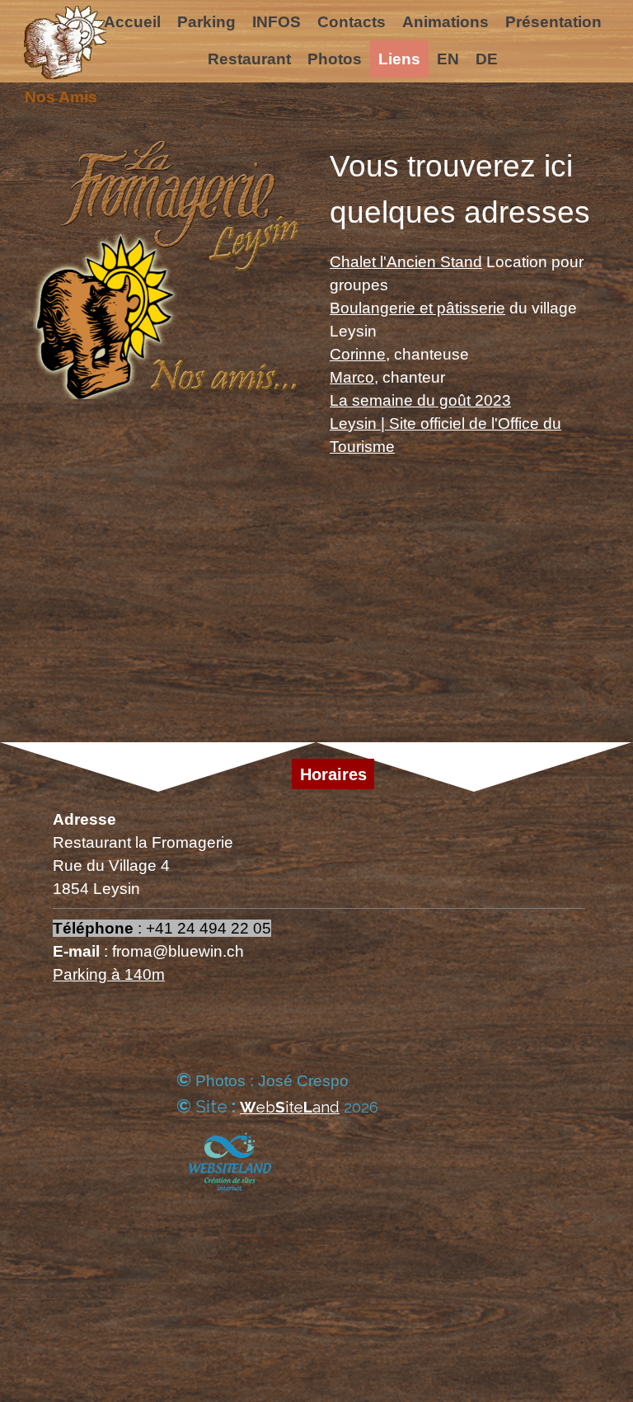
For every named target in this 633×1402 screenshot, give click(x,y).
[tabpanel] (465, 312)
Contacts (351, 22)
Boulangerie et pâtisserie (417, 308)
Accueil (132, 22)
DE (487, 59)
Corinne (358, 354)
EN (448, 59)
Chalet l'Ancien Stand (406, 262)
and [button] (326, 1107)
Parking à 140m (109, 974)
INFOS (276, 22)
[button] (276, 1107)
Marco (352, 377)
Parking (206, 22)
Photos (334, 59)
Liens (399, 59)
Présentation (553, 22)
